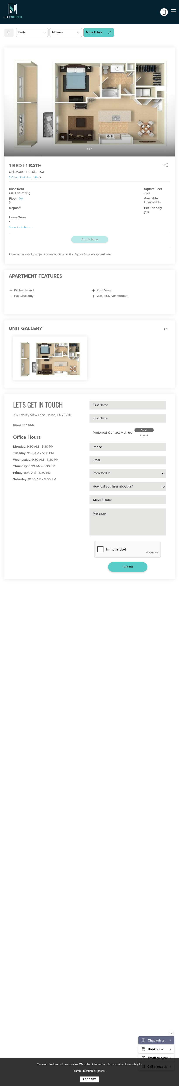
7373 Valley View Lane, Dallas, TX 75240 (42, 415)
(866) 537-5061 (24, 425)
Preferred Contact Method (112, 433)
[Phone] (164, 12)
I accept (89, 1079)
